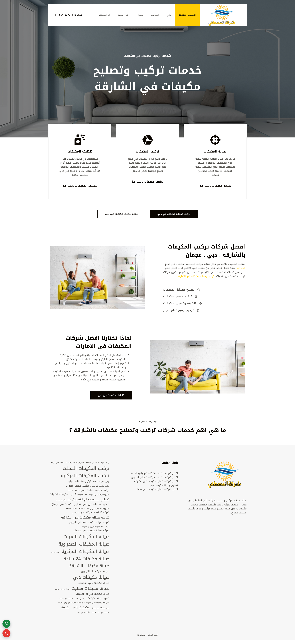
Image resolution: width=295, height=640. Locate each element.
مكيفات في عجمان (83, 612)
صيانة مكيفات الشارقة (89, 566)
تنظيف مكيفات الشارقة (74, 508)
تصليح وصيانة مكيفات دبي (164, 485)
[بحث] (56, 15)
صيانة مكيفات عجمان (62, 589)
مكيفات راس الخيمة (75, 607)
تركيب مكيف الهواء (77, 486)
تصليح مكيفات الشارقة (63, 494)
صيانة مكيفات (55, 552)
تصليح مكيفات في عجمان (66, 504)
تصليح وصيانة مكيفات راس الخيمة (96, 508)
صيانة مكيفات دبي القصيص (93, 583)
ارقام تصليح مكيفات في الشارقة (97, 462)
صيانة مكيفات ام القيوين (95, 571)
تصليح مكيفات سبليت (63, 500)
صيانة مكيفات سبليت (90, 588)
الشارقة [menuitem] (155, 15)
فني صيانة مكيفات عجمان (94, 598)
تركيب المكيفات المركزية (85, 475)
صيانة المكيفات (215, 151)
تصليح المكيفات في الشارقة (99, 494)
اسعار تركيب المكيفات (76, 462)
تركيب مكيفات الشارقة (101, 481)
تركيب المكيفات (147, 151)
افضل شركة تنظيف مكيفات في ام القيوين (154, 477)
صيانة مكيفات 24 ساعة (86, 558)
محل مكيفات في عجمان (100, 608)
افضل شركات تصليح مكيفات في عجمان (157, 489)
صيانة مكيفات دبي (91, 577)
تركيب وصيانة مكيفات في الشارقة (196, 276)
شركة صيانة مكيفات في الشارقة (85, 517)
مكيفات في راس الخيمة (100, 612)
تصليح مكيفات (82, 494)
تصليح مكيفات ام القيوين (90, 499)
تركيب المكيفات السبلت (86, 468)
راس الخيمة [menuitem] (123, 15)
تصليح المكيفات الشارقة (76, 490)
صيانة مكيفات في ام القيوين (92, 594)
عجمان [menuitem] (140, 15)
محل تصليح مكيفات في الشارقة (97, 602)
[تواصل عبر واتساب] (6, 624)
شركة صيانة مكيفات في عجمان (91, 530)
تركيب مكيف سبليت (98, 490)
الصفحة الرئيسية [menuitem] (187, 15)
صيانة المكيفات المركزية (85, 551)
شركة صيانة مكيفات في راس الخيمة (95, 526)
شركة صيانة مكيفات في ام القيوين (89, 522)
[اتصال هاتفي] (6, 633)
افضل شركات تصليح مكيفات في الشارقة (156, 481)
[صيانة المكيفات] (215, 140)
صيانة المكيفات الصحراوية (84, 544)
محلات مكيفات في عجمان (68, 598)
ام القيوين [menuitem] (104, 15)
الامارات (241, 268)
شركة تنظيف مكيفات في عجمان (90, 512)
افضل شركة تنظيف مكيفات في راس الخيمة (154, 473)
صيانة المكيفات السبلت (86, 536)
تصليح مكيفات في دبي (96, 504)
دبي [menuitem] (169, 15)
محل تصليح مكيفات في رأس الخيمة (71, 602)
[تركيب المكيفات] (147, 140)
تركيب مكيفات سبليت (79, 481)
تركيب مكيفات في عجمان (99, 486)
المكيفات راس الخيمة (59, 462)
